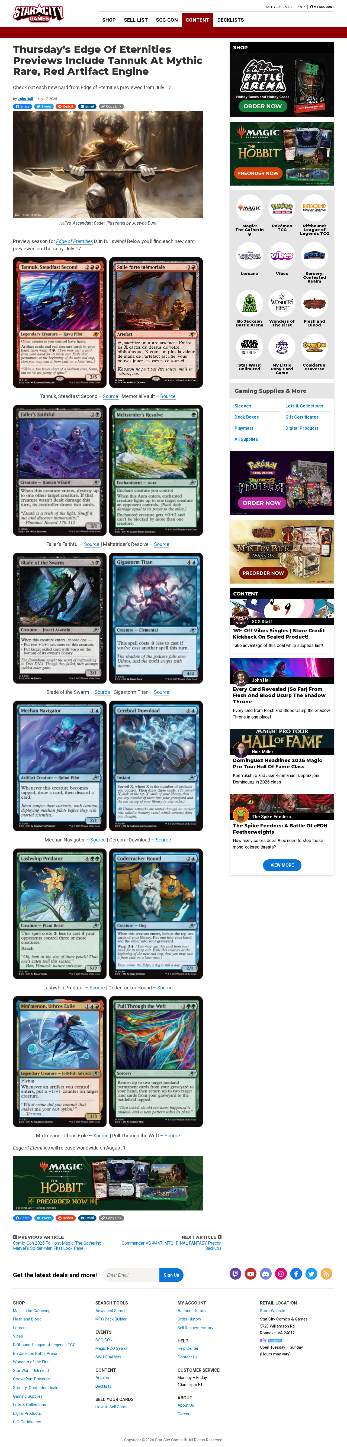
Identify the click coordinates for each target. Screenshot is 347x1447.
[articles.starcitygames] (326, 1274)
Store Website (272, 1310)
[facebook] (296, 1274)
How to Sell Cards (111, 1406)
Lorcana (249, 273)
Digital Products (302, 428)
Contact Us (188, 1357)
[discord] (265, 1274)
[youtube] (250, 1274)
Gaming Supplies (28, 1396)
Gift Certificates (302, 417)
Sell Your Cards (279, 7)
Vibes (282, 273)
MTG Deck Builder (111, 1319)
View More (282, 865)
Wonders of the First (31, 1361)
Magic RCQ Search (111, 1348)
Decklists (230, 20)
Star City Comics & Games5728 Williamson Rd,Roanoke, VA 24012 (284, 1326)
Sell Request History (195, 1327)
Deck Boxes (246, 417)
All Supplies (246, 439)
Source (111, 396)
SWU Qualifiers (108, 1357)
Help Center (188, 1348)
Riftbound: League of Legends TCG (314, 230)
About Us (186, 1405)
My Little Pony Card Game (282, 369)
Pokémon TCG (282, 228)
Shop (109, 20)
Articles (102, 1377)
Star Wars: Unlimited (249, 367)
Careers (185, 1414)
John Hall (25, 99)
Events (103, 1332)
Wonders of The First (282, 323)
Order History (189, 1319)
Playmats (243, 428)
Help (301, 7)
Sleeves (242, 406)
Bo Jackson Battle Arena (250, 323)
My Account (192, 1303)
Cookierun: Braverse (314, 367)
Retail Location (278, 1303)
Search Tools (111, 1303)
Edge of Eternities (74, 241)
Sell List (136, 20)
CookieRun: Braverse (31, 1379)
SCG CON (167, 20)
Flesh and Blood (314, 323)
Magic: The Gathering (249, 230)
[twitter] (311, 1274)
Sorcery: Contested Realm (314, 277)
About (185, 1397)
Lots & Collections (304, 406)
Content (197, 20)
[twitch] (235, 1274)
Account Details (192, 1310)
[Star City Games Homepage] (47, 13)
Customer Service (199, 1370)
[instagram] (280, 1274)
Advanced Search (111, 1310)
